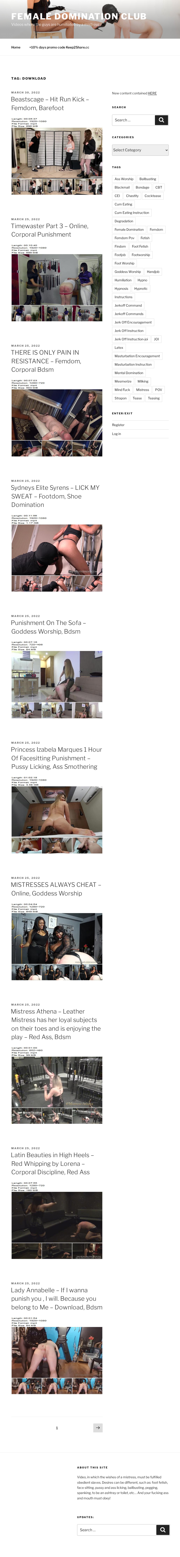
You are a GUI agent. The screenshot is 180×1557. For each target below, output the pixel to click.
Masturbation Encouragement (137, 356)
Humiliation (123, 280)
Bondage (142, 187)
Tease (137, 398)
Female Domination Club (79, 16)
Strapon (121, 398)
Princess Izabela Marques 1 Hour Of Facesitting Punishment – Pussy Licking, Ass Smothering (56, 758)
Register (118, 425)
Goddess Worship (128, 272)
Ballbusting (147, 179)
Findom (120, 246)
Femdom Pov (125, 238)
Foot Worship (124, 263)
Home (15, 47)
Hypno (142, 280)
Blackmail (122, 187)
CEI (117, 196)
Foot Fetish (140, 246)
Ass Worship (124, 179)
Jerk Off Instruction (129, 331)
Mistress (142, 390)
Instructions (123, 297)
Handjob (153, 272)
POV (158, 390)
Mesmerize (123, 381)
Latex (119, 347)
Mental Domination (129, 373)
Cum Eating (123, 204)
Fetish (145, 238)
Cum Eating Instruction (132, 213)
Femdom (156, 229)
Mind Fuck (122, 390)
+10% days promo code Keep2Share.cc (59, 47)
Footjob (120, 255)
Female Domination (129, 229)
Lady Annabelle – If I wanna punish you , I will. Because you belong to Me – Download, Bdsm (56, 1298)
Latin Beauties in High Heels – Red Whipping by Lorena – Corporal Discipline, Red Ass (52, 1163)
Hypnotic (141, 288)
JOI (156, 339)
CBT (158, 187)
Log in (116, 434)
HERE (152, 93)
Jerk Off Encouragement (133, 322)
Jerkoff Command (128, 305)
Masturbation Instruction (133, 364)
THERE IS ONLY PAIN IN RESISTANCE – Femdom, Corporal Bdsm (46, 361)
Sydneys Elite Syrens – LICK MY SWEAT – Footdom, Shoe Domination (55, 496)
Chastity (132, 196)
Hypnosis (121, 288)
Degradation (124, 221)
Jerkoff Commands (129, 314)
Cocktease (153, 196)
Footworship (141, 255)
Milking (143, 381)
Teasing (154, 398)
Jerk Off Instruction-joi (131, 339)
